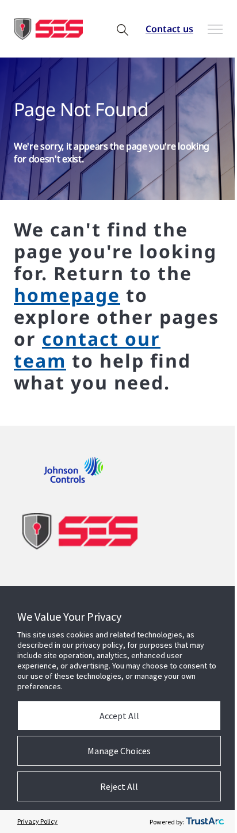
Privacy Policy (37, 821)
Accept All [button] (119, 715)
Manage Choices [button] (119, 750)
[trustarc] (205, 821)
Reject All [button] (119, 786)
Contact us (169, 28)
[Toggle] (215, 29)
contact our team (87, 349)
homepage (67, 294)
